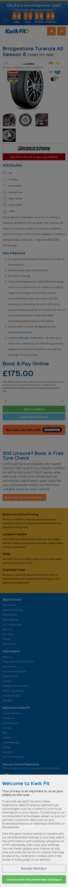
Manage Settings (33, 868)
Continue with (33, 879)
